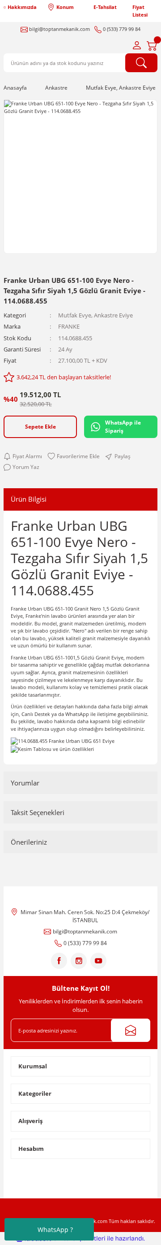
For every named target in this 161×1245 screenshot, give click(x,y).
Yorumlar (25, 782)
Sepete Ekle (40, 426)
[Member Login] (136, 45)
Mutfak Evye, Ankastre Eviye (95, 315)
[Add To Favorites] (73, 456)
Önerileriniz (29, 841)
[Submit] (130, 1030)
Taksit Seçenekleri (37, 812)
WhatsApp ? (55, 1229)
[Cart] (152, 45)
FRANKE (69, 326)
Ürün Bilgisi (29, 499)
